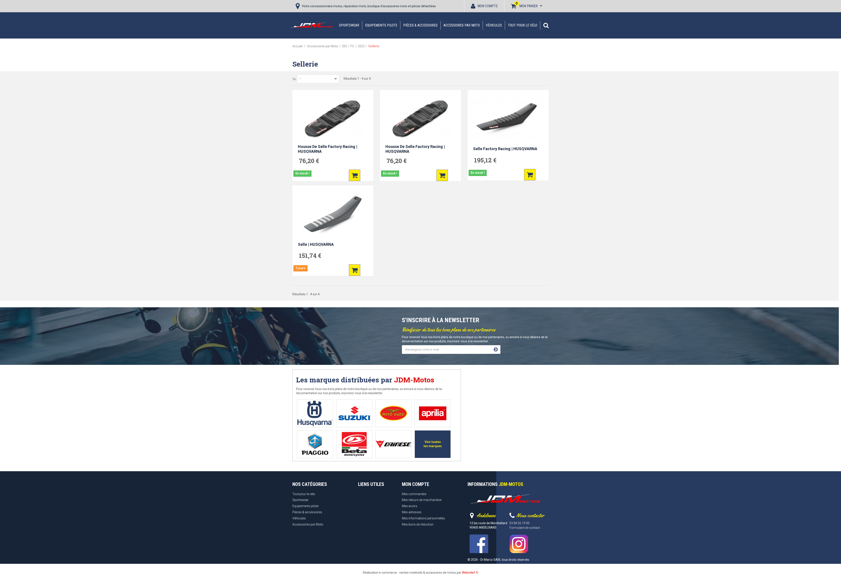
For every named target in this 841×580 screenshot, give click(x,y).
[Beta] (354, 444)
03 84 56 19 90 (519, 523)
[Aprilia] (432, 413)
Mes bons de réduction (417, 524)
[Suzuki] (354, 413)
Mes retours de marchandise (422, 500)
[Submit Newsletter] (495, 349)
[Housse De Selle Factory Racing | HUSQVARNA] (333, 118)
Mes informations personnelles (423, 518)
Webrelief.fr (470, 572)
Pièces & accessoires (420, 25)
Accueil (297, 46)
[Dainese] (393, 444)
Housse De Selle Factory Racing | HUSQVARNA (327, 149)
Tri (294, 79)
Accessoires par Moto (461, 25)
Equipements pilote (381, 25)
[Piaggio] (315, 444)
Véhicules (494, 25)
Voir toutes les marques (433, 444)
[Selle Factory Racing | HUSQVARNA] (508, 118)
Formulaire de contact (524, 527)
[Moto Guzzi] (393, 413)
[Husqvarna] (315, 413)
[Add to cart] (354, 175)
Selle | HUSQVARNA (316, 244)
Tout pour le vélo (522, 25)
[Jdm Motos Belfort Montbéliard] (311, 25)
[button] (546, 25)
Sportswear (349, 25)
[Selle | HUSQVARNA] (333, 213)
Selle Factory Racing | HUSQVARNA (505, 148)
